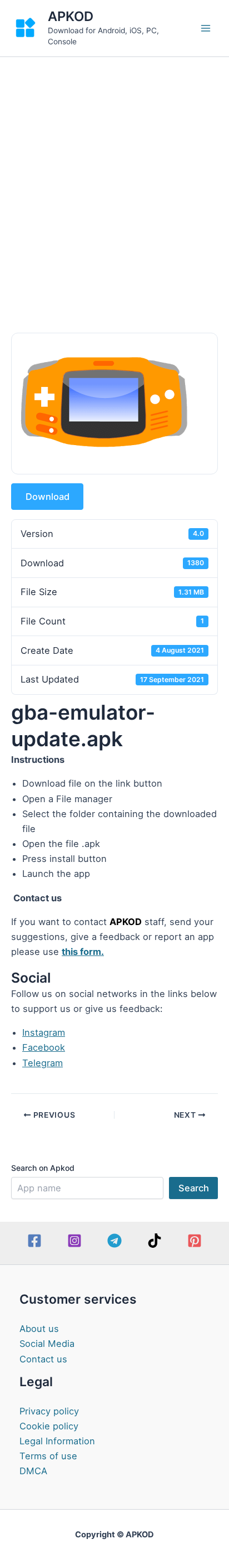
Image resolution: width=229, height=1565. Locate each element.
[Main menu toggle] (205, 28)
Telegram (42, 1062)
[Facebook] (34, 1240)
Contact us (43, 1359)
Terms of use (48, 1455)
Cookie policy (48, 1426)
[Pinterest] (194, 1240)
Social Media (46, 1343)
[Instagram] (74, 1240)
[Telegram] (114, 1240)
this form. (83, 951)
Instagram (43, 1032)
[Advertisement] (114, 177)
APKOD (70, 16)
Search (193, 1188)
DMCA (33, 1470)
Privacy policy (49, 1411)
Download (47, 496)
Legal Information (57, 1441)
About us (39, 1328)
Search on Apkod (42, 1168)
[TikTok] (154, 1240)
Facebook (43, 1047)
